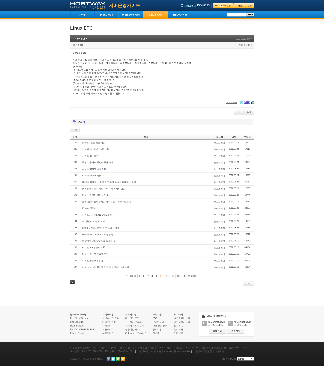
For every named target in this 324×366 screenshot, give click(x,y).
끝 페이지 (193, 276)
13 (178, 276)
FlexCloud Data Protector (83, 329)
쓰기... (248, 284)
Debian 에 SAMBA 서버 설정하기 (98, 234)
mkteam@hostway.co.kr (177, 351)
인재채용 (178, 333)
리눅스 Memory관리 (92, 175)
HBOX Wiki (180, 14)
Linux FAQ (155, 14)
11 (167, 276)
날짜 (234, 137)
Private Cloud (77, 333)
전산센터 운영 (132, 318)
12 (173, 276)
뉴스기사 (178, 329)
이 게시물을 (231, 102)
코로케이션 (130, 314)
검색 (72, 282)
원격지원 (235, 331)
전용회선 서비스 (133, 329)
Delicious (252, 102)
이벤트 (156, 333)
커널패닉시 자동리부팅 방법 (96, 149)
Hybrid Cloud (77, 325)
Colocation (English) (135, 333)
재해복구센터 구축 (134, 325)
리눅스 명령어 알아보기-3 (95, 195)
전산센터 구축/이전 (134, 322)
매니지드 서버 (109, 322)
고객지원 (157, 314)
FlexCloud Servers (79, 318)
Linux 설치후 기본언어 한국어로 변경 (100, 228)
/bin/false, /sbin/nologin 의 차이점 (99, 241)
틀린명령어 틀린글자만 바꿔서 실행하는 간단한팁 (107, 201)
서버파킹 (106, 325)
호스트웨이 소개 (182, 318)
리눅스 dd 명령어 (90, 156)
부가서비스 (108, 333)
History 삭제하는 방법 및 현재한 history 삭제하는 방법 (109, 182)
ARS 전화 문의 (160, 325)
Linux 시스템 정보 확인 (93, 142)
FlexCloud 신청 (223, 5)
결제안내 (217, 331)
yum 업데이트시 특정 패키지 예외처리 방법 (103, 188)
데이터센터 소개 (182, 322)
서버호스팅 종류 (110, 318)
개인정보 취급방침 (202, 351)
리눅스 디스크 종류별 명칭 (95, 254)
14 (183, 276)
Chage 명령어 (80, 38)
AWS (82, 14)
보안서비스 (108, 329)
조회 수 (247, 137)
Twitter (241, 102)
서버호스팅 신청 (244, 5)
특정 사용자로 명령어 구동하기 (97, 162)
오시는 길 (179, 325)
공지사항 (157, 329)
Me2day (245, 102)
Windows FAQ (131, 14)
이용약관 (219, 351)
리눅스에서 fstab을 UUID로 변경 (98, 215)
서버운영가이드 (124, 5)
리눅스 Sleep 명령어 (92, 247)
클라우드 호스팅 (78, 314)
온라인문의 (158, 322)
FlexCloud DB (77, 322)
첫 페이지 (131, 276)
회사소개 (178, 314)
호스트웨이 (78, 45)
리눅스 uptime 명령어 (93, 169)
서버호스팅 (108, 314)
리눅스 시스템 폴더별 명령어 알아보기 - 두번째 (105, 267)
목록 (249, 112)
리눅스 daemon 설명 (92, 260)
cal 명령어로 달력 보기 (93, 221)
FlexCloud (106, 14)
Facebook (248, 102)
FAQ (155, 318)
